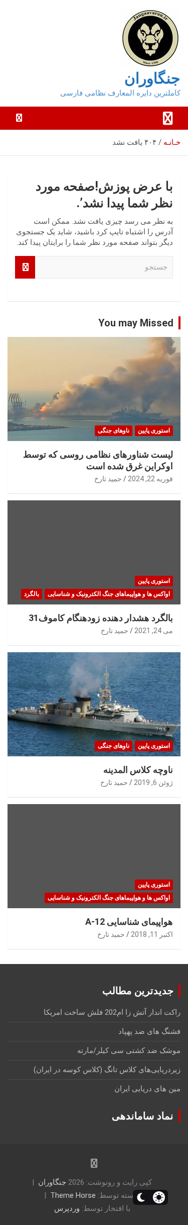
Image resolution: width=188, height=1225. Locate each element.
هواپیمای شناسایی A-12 (129, 921)
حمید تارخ (108, 479)
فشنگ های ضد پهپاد (149, 1031)
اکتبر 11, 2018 (152, 934)
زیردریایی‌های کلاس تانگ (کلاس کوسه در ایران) (107, 1069)
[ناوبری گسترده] (167, 118)
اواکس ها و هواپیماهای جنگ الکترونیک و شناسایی (109, 593)
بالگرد (31, 593)
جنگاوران (152, 78)
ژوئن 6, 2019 (153, 782)
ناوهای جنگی (113, 430)
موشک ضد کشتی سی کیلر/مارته (128, 1050)
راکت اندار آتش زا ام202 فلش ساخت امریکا (112, 1012)
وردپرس (67, 1208)
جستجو (25, 267)
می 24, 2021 (153, 631)
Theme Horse (73, 1195)
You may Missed (135, 323)
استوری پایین (154, 430)
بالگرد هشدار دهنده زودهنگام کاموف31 (101, 617)
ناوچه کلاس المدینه (138, 769)
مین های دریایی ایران (147, 1088)
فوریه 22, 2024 (150, 479)
